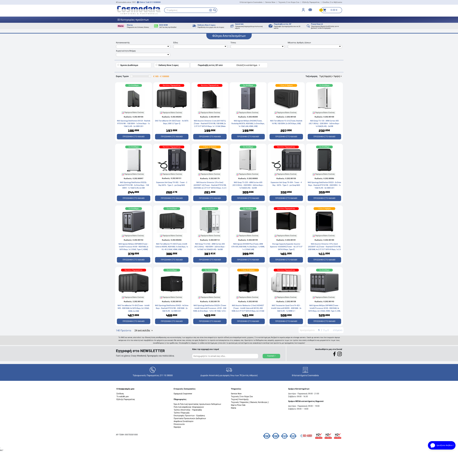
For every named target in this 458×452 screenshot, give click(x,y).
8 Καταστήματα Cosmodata (251, 2)
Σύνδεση (120, 394)
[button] (214, 10)
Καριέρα (177, 427)
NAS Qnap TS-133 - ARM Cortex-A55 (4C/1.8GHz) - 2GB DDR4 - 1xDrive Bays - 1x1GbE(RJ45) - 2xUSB (324, 123)
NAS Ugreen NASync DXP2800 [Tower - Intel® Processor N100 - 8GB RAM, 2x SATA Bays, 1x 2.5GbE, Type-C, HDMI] (134, 246)
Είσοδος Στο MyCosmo (332, 2)
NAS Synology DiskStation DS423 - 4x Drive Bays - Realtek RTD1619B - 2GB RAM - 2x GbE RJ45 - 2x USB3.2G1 (171, 308)
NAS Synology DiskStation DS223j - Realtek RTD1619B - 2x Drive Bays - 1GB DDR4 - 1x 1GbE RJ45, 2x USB (133, 185)
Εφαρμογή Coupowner (183, 394)
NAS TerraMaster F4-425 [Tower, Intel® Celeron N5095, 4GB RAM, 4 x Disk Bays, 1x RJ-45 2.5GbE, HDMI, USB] (171, 246)
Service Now (270, 2)
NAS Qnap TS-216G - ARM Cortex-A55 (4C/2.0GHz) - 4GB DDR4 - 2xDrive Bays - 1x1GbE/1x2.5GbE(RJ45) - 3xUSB (210, 246)
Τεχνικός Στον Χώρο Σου (288, 2)
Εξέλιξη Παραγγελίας (311, 2)
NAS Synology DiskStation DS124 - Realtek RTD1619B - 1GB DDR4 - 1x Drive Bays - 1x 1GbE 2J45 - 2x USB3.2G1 (133, 123)
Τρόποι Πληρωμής (182, 413)
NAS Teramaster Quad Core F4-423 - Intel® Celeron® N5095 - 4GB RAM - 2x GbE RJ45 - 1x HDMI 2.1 (286, 308)
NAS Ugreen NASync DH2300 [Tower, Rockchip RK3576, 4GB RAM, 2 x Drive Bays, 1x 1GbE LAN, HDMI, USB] (248, 123)
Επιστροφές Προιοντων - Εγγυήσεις (189, 415)
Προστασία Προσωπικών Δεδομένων (190, 418)
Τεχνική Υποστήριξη (239, 399)
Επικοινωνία (179, 424)
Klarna (233, 408)
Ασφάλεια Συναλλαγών (183, 421)
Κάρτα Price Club (238, 405)
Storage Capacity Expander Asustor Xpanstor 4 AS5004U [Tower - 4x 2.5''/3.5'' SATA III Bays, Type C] (286, 246)
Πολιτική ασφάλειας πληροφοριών (189, 407)
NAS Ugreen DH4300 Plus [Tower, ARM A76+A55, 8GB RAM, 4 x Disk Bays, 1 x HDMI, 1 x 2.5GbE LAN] (248, 246)
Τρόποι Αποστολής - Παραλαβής (188, 410)
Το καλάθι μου (122, 396)
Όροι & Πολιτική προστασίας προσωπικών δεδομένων (197, 404)
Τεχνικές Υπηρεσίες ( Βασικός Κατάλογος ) (250, 402)
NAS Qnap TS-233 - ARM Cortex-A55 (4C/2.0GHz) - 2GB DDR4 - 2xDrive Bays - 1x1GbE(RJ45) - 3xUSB (248, 185)
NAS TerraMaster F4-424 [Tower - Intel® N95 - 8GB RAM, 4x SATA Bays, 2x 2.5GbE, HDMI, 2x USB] (134, 308)
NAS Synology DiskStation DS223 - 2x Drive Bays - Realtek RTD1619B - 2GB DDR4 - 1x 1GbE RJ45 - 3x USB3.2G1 (324, 185)
